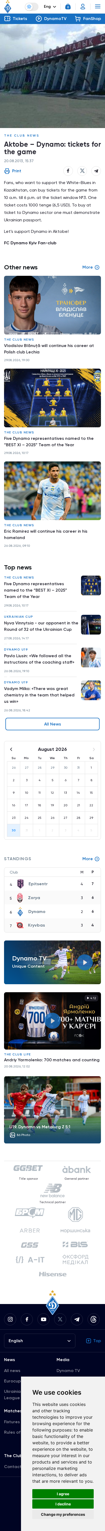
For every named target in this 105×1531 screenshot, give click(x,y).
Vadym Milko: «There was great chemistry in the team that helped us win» (39, 695)
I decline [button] (63, 1504)
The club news (22, 135)
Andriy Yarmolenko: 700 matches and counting (52, 1059)
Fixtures (12, 1421)
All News (52, 724)
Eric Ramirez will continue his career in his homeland (46, 534)
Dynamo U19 (16, 649)
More (87, 858)
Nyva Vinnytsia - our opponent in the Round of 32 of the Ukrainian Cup (41, 626)
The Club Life (17, 1054)
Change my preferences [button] (63, 1514)
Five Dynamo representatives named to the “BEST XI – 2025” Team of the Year (35, 590)
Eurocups (13, 1381)
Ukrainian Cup (18, 617)
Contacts (14, 1466)
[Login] (83, 6)
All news (12, 1370)
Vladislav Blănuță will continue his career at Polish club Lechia (49, 348)
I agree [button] (63, 1494)
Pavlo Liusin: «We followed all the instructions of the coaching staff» (39, 659)
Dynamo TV (68, 1370)
